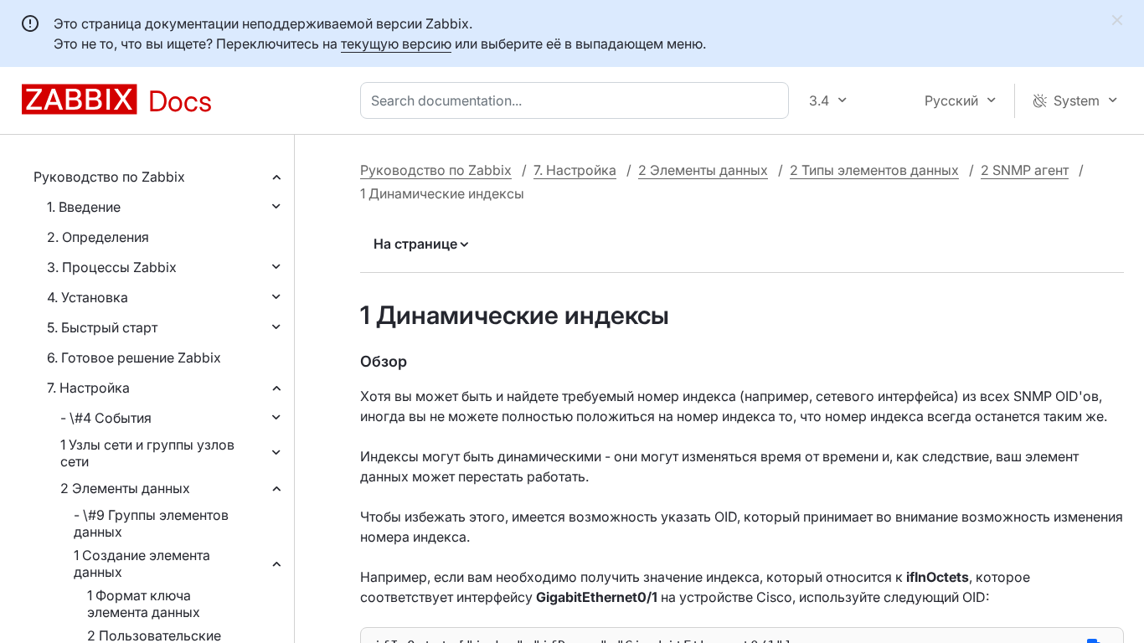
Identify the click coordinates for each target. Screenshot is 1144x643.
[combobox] (578, 100)
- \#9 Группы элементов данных (151, 523)
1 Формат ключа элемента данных (143, 603)
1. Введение (84, 206)
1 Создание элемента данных (142, 563)
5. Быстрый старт (102, 327)
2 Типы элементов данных (874, 170)
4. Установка (87, 297)
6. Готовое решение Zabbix (134, 357)
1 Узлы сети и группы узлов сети (147, 453)
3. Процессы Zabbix (112, 267)
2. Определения (98, 237)
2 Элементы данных (125, 488)
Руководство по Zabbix (109, 176)
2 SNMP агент (1025, 170)
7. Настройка (88, 387)
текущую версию (396, 43)
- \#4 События (106, 417)
